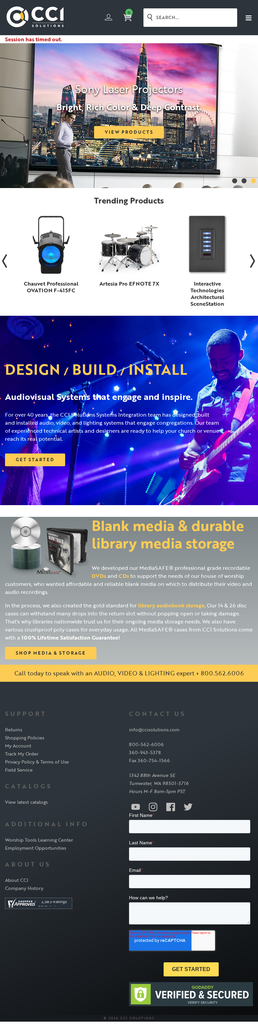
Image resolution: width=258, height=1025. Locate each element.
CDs (124, 576)
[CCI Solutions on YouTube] (135, 806)
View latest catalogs (26, 801)
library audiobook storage (171, 605)
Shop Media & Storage (51, 653)
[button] (234, 180)
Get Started (35, 459)
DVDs (99, 576)
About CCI (16, 880)
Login (108, 17)
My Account (18, 745)
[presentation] (5, 260)
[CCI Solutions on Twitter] (188, 806)
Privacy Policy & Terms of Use (37, 761)
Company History (24, 888)
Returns (13, 729)
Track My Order (21, 753)
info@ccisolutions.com (154, 729)
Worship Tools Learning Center (39, 839)
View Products (129, 132)
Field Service (19, 769)
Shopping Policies (24, 737)
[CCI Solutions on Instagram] (153, 806)
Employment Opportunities (35, 847)
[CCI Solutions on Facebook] (170, 806)
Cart (129, 12)
